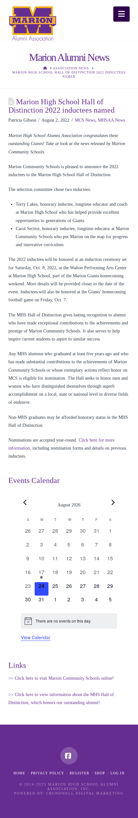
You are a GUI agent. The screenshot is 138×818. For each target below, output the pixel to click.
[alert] (69, 621)
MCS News (85, 120)
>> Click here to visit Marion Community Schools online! (61, 678)
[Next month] (113, 502)
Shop (100, 773)
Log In (117, 773)
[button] (121, 14)
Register (79, 773)
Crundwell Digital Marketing (85, 793)
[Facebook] (69, 755)
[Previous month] (25, 502)
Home (19, 773)
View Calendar (35, 637)
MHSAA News (111, 120)
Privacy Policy (47, 773)
